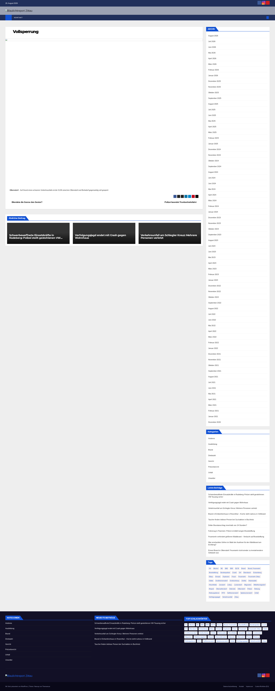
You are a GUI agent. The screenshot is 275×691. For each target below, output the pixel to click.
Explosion (226, 576)
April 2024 (212, 195)
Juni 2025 (212, 115)
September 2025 (214, 98)
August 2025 (213, 104)
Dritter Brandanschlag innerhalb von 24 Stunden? (227, 525)
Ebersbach (247, 572)
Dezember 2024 (214, 149)
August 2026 (213, 36)
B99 (231, 568)
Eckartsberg (257, 572)
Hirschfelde (213, 585)
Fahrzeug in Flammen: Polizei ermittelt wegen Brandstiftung (231, 531)
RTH (223, 593)
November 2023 (214, 223)
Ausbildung (212, 444)
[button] (264, 17)
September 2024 (214, 166)
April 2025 (212, 127)
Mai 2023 (212, 257)
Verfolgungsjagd (214, 597)
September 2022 (214, 303)
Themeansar (46, 686)
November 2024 (214, 155)
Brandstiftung (213, 572)
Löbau (230, 585)
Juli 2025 (211, 110)
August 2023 (213, 240)
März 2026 (212, 64)
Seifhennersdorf (232, 593)
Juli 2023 (211, 246)
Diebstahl (212, 455)
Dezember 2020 (214, 422)
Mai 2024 (212, 189)
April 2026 (212, 58)
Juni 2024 (212, 183)
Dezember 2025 (214, 81)
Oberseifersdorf (221, 589)
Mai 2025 (212, 121)
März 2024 (212, 200)
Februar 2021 (213, 411)
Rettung (257, 589)
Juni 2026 (212, 47)
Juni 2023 (212, 252)
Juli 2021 (211, 382)
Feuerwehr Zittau (254, 576)
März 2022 (212, 337)
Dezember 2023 (214, 218)
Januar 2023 (213, 280)
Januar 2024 (213, 212)
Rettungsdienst (214, 593)
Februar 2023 (213, 274)
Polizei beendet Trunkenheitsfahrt (181, 202)
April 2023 (212, 263)
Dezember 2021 (214, 354)
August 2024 (213, 172)
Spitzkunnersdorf (246, 593)
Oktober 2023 (213, 229)
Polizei (250, 589)
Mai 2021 (212, 394)
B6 (222, 568)
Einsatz (217, 576)
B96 (226, 568)
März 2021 (212, 405)
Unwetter (211, 478)
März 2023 (212, 269)
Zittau (236, 597)
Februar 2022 (213, 343)
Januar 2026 (213, 75)
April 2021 (212, 399)
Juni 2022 (212, 320)
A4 (210, 568)
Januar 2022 (213, 348)
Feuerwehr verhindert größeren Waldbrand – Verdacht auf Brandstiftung (236, 537)
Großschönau (234, 581)
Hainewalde (253, 581)
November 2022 (214, 291)
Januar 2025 (213, 144)
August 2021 (213, 377)
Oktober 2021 (213, 365)
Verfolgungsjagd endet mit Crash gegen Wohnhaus (100, 236)
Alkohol (215, 568)
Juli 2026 (211, 41)
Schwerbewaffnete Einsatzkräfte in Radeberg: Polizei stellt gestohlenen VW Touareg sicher (34, 238)
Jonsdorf (222, 585)
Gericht (211, 461)
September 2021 (214, 371)
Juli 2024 (211, 178)
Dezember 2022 (214, 286)
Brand (210, 450)
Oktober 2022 (213, 297)
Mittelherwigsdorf (259, 585)
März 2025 (212, 132)
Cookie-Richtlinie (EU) (262, 686)
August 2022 (213, 308)
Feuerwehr (242, 576)
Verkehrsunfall (227, 597)
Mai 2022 (212, 325)
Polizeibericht (213, 467)
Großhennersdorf (221, 581)
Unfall (210, 472)
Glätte (211, 581)
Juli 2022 (211, 314)
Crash (234, 572)
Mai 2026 (212, 53)
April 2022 (212, 331)
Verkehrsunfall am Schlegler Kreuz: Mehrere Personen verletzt (169, 236)
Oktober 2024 (213, 161)
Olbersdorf (241, 589)
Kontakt (18, 18)
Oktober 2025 (213, 92)
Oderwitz (232, 589)
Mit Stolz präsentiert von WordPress (16, 686)
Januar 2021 (213, 416)
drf (240, 572)
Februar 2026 (213, 70)
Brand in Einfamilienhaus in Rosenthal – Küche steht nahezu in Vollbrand (237, 514)
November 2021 (214, 360)
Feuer (234, 576)
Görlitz (244, 581)
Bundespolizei (225, 572)
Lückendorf (238, 585)
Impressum (249, 686)
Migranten (247, 585)
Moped (211, 589)
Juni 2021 (212, 388)
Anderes (211, 438)
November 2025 (214, 87)
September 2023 (214, 235)
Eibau (211, 576)
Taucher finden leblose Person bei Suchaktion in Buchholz (231, 520)
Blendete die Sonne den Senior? (26, 202)
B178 (237, 568)
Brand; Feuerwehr (254, 568)
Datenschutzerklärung (230, 686)
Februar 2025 (213, 138)
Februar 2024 (213, 206)
